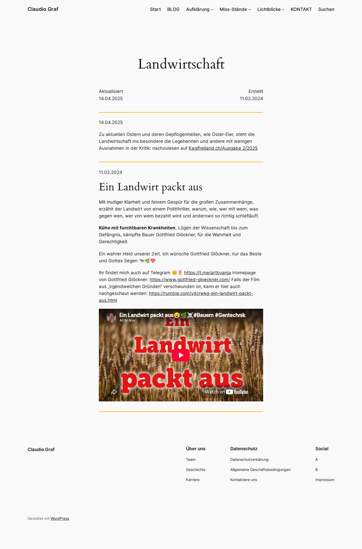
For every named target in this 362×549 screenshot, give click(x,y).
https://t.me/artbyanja (207, 272)
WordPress (60, 518)
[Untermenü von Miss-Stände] (249, 9)
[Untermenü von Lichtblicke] (283, 9)
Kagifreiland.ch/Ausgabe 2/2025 (223, 148)
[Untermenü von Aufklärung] (212, 9)
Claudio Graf (43, 9)
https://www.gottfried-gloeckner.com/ (190, 279)
